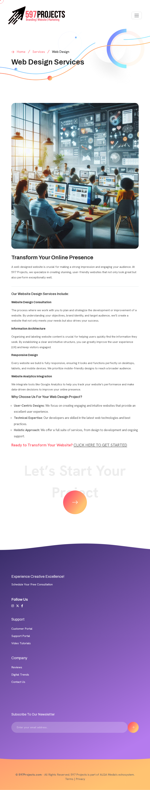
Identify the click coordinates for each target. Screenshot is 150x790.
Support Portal (20, 636)
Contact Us (18, 682)
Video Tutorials (21, 643)
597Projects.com (30, 775)
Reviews (16, 667)
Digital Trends (20, 674)
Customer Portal (21, 629)
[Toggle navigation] (137, 15)
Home (21, 52)
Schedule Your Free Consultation (32, 584)
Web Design (60, 52)
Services (39, 52)
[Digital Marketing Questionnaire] (75, 502)
